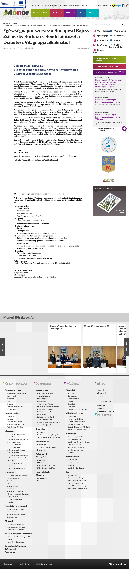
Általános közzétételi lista (116, 46)
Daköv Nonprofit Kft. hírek (46, 465)
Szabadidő (71, 404)
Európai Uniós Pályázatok (15, 529)
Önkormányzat (40, 13)
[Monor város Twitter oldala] (118, 6)
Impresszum (8, 564)
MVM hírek (41, 463)
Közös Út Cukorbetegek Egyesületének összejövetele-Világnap (108, 117)
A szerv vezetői (11, 396)
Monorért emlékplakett (75, 419)
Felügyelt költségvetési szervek (17, 475)
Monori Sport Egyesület (76, 483)
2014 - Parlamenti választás (16, 434)
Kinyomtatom (85, 48)
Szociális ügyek (42, 398)
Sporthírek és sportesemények (78, 488)
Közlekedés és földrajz (106, 401)
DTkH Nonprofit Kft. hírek (46, 468)
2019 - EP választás (13, 452)
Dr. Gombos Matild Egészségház (47, 435)
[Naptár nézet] (123, 72)
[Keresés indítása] (123, 24)
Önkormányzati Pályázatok (15, 524)
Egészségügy (102, 36)
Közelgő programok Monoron (105, 72)
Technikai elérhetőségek (44, 564)
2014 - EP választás (13, 437)
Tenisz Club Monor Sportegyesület (79, 486)
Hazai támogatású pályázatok (16, 527)
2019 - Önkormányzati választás (17, 455)
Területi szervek (12, 481)
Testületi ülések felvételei (15, 427)
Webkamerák (120, 31)
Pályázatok (102, 45)
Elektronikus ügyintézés (45, 393)
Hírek (81, 13)
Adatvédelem (10, 552)
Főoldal (8, 24)
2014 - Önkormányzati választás (17, 439)
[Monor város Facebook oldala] (123, 6)
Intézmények (103, 40)
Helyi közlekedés (42, 478)
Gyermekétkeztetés (43, 396)
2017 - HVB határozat (14, 444)
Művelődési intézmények (15, 491)
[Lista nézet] (120, 72)
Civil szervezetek (73, 463)
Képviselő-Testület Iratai (14, 421)
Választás (93, 13)
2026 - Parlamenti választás (16, 468)
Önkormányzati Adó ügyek (46, 404)
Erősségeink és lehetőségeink (77, 409)
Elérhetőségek (41, 444)
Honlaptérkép (24, 564)
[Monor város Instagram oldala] (127, 6)
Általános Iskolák (12, 486)
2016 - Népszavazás (13, 442)
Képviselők (10, 416)
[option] (64, 348)
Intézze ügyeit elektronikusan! (108, 66)
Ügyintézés (57, 13)
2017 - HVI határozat (14, 447)
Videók (117, 40)
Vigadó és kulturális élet (76, 468)
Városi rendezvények (74, 439)
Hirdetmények (11, 409)
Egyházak (71, 465)
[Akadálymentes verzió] (113, 5)
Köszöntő (71, 393)
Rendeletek (10, 398)
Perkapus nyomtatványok (45, 417)
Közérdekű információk (105, 411)
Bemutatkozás (72, 396)
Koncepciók (11, 401)
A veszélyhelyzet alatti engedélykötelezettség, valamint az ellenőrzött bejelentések (48, 422)
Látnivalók (71, 406)
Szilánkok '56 (72, 452)
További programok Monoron (105, 130)
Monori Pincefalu (72, 457)
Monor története (73, 398)
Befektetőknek (10, 549)
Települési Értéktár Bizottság (16, 424)
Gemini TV (100, 408)
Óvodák (9, 483)
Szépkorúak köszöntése (75, 424)
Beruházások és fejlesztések (15, 546)
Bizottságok (10, 419)
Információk (41, 432)
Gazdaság (71, 401)
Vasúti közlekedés (43, 481)
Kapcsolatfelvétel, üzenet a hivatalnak (106, 59)
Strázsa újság (101, 406)
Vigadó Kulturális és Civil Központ (79, 442)
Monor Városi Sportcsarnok (16, 542)
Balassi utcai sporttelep (75, 478)
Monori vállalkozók (43, 472)
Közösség (70, 13)
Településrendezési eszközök (46, 447)
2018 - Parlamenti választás (16, 450)
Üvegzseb (10, 404)
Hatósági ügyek (42, 401)
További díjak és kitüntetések (77, 421)
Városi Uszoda (72, 475)
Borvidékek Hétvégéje (75, 444)
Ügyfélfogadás (103, 31)
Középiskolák (11, 489)
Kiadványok (119, 36)
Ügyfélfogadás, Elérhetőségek (16, 393)
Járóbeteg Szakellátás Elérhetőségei (48, 437)
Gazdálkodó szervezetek (14, 478)
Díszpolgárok (72, 416)
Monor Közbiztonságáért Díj (96, 326)
